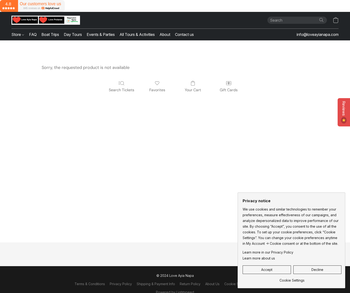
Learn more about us (259, 258)
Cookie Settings (236, 284)
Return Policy (190, 284)
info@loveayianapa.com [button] (318, 34)
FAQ (33, 34)
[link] (292, 278)
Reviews (343, 109)
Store (16, 34)
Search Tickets (121, 89)
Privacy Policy (121, 284)
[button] (45, 20)
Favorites (157, 89)
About (165, 34)
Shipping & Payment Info (156, 284)
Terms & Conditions (90, 284)
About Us (212, 284)
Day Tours (73, 34)
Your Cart (193, 89)
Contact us (184, 34)
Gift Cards (229, 89)
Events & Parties (101, 34)
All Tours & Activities (137, 34)
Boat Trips (50, 34)
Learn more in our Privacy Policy (268, 252)
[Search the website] (321, 20)
